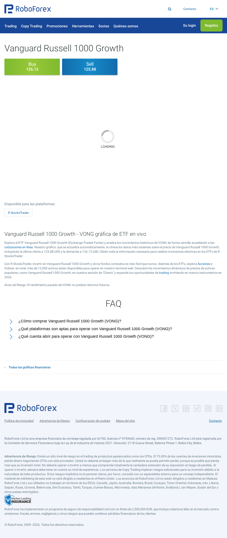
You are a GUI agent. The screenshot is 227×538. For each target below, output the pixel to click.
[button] (27, 8)
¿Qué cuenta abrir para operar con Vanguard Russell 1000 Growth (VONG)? (86, 336)
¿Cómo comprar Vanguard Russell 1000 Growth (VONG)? (69, 321)
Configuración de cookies (93, 421)
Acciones (204, 264)
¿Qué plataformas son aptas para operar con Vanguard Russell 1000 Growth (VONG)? (95, 329)
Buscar (100, 9)
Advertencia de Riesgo (54, 421)
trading (164, 272)
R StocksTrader (18, 212)
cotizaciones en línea (18, 247)
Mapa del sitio (125, 421)
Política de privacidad (19, 421)
